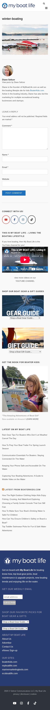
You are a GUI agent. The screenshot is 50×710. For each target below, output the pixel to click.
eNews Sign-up (9, 650)
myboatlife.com (9, 665)
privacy (16, 694)
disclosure (25, 694)
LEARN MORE (32, 419)
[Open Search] (44, 4)
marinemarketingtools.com (15, 669)
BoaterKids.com (37, 90)
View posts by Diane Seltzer (13, 82)
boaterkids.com (9, 662)
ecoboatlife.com (10, 673)
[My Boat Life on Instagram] (23, 219)
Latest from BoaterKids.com (23, 489)
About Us (6, 639)
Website (5, 179)
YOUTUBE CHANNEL (25, 281)
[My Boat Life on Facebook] (14, 219)
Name (5, 155)
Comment (7, 126)
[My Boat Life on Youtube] (6, 219)
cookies (33, 694)
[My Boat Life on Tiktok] (32, 219)
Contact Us (7, 646)
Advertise (6, 643)
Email (5, 167)
